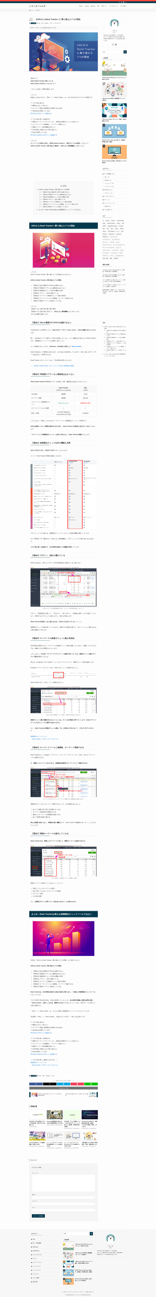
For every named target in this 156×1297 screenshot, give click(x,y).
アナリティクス (113, 236)
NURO (104, 226)
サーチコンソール (107, 244)
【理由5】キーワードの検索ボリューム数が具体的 (57, 201)
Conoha (113, 220)
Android (107, 220)
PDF (104, 228)
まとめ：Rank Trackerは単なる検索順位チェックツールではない (60, 209)
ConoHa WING (120, 220)
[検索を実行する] (125, 51)
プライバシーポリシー (79, 1292)
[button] (36, 1084)
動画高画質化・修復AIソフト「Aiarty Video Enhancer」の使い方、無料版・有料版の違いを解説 (114, 291)
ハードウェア (109, 186)
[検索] (126, 2)
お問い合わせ (89, 1292)
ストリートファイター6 (108, 247)
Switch (104, 231)
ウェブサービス (109, 196)
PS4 (108, 228)
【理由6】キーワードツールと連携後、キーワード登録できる (60, 204)
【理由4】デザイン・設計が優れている (53, 199)
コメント (35, 1173)
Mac (39, 23)
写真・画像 (105, 258)
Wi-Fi (122, 231)
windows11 (118, 234)
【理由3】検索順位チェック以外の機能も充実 (55, 197)
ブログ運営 (33, 23)
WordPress (108, 189)
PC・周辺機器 (109, 173)
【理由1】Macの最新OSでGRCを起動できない (56, 192)
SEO (42, 23)
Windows (46, 23)
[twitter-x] (119, 2)
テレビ (122, 250)
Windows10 (111, 234)
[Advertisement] (64, 164)
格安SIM (108, 206)
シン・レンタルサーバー (119, 244)
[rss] (121, 2)
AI (103, 220)
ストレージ (118, 247)
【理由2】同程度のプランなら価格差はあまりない (57, 194)
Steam (116, 228)
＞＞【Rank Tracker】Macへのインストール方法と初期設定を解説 (52, 366)
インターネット (106, 239)
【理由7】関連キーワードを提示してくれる (55, 206)
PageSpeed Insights (112, 226)
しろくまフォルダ (37, 6)
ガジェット (105, 242)
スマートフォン (109, 203)
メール (34, 1201)
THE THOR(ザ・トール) (113, 231)
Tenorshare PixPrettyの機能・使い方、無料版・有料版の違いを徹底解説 (114, 275)
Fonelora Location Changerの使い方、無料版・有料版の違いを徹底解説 (114, 270)
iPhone (118, 223)
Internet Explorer (111, 223)
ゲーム (106, 199)
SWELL (122, 228)
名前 (34, 1194)
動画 (111, 258)
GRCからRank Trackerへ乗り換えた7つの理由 (54, 189)
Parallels (121, 226)
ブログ (51, 23)
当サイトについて (68, 1292)
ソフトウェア (109, 183)
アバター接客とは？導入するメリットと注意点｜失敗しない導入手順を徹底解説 (114, 280)
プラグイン (108, 193)
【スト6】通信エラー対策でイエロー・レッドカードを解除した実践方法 (114, 285)
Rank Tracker (76, 346)
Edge (104, 223)
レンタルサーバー (119, 255)
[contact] (124, 2)
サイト (33, 1207)
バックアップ (114, 253)
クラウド (112, 242)
